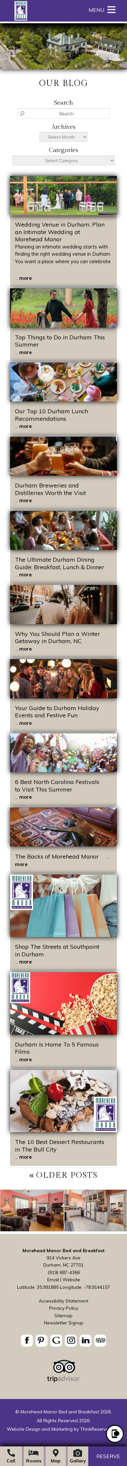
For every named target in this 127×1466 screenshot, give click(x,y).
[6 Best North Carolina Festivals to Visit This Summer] (63, 770)
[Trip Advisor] (63, 1381)
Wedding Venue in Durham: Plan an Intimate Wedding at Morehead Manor (60, 232)
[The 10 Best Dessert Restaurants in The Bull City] (63, 1130)
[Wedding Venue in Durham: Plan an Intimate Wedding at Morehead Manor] (63, 213)
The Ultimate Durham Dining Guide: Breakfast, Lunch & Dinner (59, 563)
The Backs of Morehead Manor (57, 856)
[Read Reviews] (100, 1341)
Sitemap (63, 1316)
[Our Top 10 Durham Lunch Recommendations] (63, 400)
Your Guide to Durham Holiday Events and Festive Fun (57, 711)
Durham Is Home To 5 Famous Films (57, 1048)
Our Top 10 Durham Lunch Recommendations (51, 414)
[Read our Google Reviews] (56, 1341)
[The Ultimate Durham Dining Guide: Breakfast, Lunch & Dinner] (63, 548)
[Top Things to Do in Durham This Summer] (63, 326)
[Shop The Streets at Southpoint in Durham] (63, 935)
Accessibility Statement (63, 1301)
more (25, 278)
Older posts (67, 1175)
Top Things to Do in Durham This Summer (60, 341)
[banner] (63, 1341)
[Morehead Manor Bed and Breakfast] (20, 20)
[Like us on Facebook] (27, 1341)
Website (71, 1280)
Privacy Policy (63, 1308)
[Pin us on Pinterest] (41, 1341)
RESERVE (108, 1456)
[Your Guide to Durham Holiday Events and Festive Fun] (63, 696)
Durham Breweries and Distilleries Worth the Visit (50, 489)
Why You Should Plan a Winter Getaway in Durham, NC (57, 637)
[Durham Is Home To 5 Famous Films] (63, 1033)
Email (53, 1280)
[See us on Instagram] (71, 1341)
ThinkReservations (99, 1429)
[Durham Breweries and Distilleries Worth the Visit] (63, 474)
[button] (96, 10)
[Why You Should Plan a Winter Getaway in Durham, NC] (63, 622)
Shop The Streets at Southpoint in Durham (57, 950)
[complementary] (63, 1211)
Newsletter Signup (63, 1323)
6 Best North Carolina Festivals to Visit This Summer (57, 785)
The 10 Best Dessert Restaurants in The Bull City (59, 1145)
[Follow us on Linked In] (85, 1341)
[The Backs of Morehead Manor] (63, 845)
